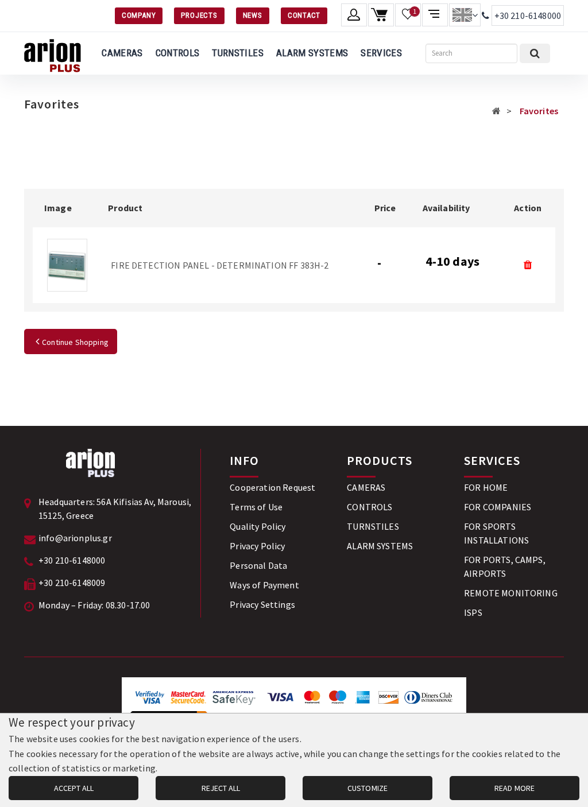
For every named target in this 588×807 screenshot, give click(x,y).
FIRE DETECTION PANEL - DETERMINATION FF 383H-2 (219, 265)
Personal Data (258, 565)
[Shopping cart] (381, 14)
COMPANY (139, 15)
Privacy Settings (262, 604)
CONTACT (304, 15)
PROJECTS (199, 15)
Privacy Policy (257, 546)
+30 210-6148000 (527, 15)
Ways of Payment (264, 585)
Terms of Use (256, 507)
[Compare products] (435, 14)
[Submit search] (535, 53)
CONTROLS (178, 53)
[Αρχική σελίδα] (496, 111)
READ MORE (514, 788)
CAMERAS (122, 53)
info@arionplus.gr (75, 538)
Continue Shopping (75, 342)
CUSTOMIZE (367, 788)
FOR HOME (486, 487)
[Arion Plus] (52, 53)
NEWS (252, 15)
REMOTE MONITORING (511, 593)
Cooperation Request (272, 487)
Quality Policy (257, 526)
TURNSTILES (237, 53)
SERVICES (381, 53)
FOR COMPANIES (497, 507)
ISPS (473, 612)
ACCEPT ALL (74, 788)
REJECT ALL (221, 788)
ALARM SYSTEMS (312, 53)
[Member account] (354, 14)
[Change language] (465, 14)
